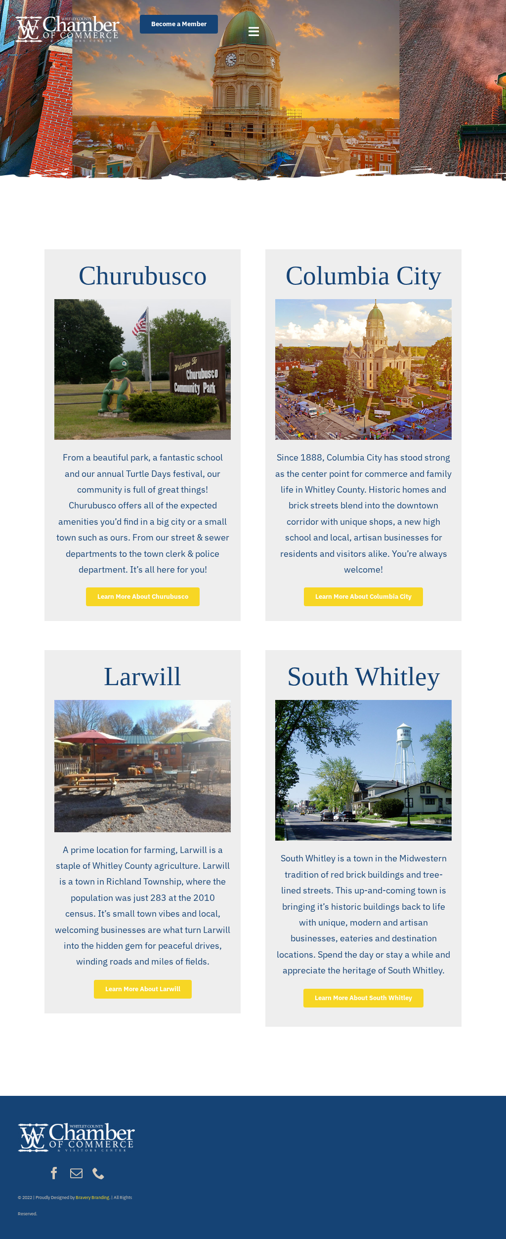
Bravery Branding (92, 1197)
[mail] (76, 1173)
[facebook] (54, 1173)
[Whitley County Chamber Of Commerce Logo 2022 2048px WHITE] (67, 20)
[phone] (98, 1173)
